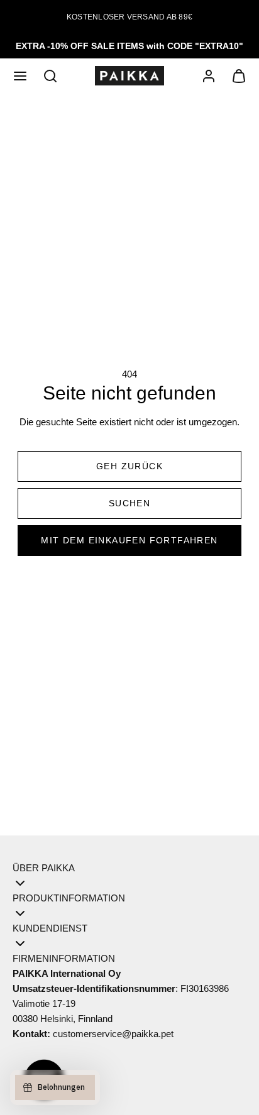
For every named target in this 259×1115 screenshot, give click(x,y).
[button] (20, 76)
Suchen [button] (129, 503)
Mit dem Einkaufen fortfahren (129, 540)
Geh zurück (129, 466)
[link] (209, 76)
